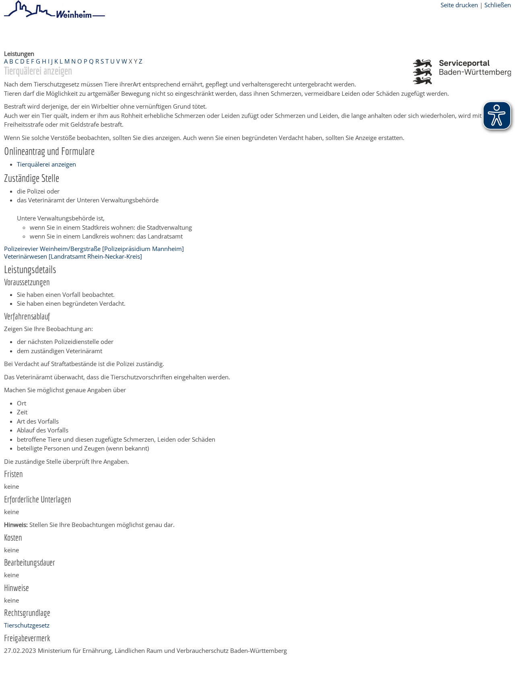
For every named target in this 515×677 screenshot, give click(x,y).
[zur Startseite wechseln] (54, 16)
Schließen (497, 5)
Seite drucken (459, 5)
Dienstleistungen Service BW (183, 33)
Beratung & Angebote (108, 33)
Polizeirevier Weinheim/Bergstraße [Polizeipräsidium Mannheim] (94, 249)
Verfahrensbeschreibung (262, 33)
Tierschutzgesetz (26, 625)
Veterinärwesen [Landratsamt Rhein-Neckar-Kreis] (73, 256)
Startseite (17, 33)
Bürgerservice (54, 33)
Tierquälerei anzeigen (46, 164)
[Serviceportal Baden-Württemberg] (462, 82)
